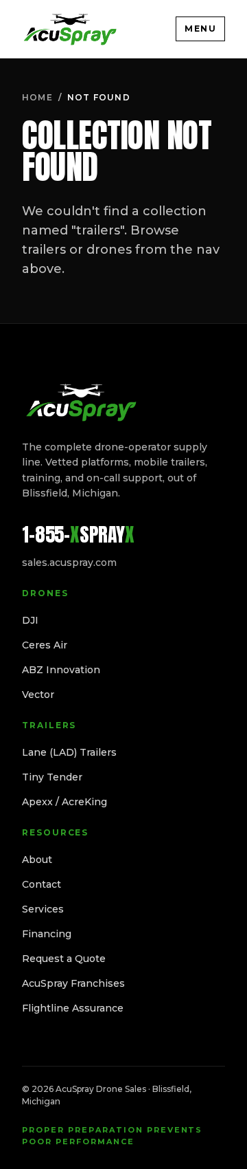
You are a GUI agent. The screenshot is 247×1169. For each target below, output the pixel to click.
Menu (200, 28)
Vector (38, 694)
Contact (41, 884)
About (37, 859)
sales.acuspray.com (69, 562)
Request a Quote (64, 958)
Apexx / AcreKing (64, 802)
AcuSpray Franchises (73, 983)
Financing (46, 934)
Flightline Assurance (73, 1008)
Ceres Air (44, 645)
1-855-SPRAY (78, 534)
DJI (30, 620)
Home (37, 97)
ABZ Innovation (61, 670)
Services (43, 909)
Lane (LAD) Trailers (69, 752)
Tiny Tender (52, 777)
